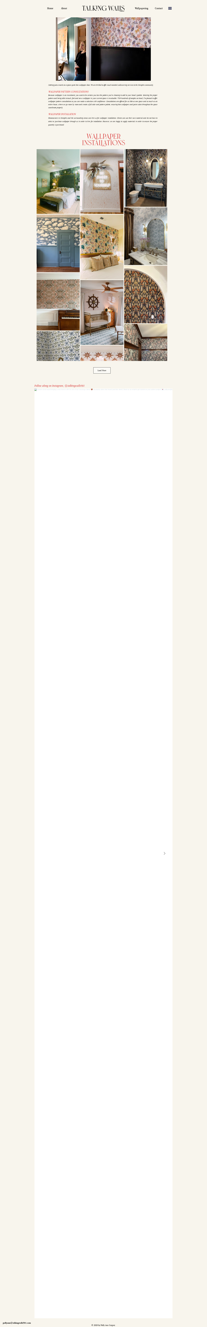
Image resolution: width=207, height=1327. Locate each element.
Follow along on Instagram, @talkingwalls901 (59, 385)
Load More (102, 370)
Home (50, 8)
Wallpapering (141, 8)
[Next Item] (164, 853)
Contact (159, 8)
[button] (169, 8)
